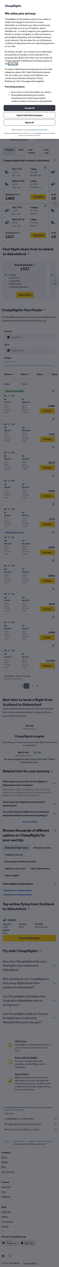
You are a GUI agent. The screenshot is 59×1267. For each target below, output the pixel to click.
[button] (29, 108)
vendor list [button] (13, 64)
